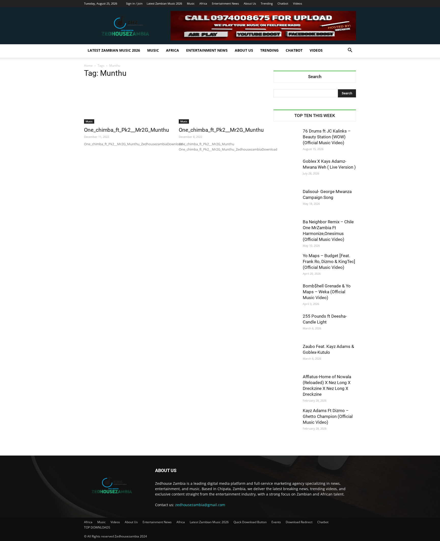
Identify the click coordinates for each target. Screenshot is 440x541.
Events (276, 522)
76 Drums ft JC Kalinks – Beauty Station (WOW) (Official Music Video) (327, 136)
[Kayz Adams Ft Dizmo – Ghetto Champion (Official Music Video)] (286, 420)
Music (191, 3)
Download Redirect (299, 522)
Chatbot (283, 3)
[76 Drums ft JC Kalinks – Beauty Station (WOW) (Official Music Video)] (286, 141)
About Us (250, 3)
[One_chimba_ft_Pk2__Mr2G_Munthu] (125, 103)
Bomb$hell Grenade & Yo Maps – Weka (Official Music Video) (327, 291)
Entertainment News (225, 3)
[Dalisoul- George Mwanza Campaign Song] (286, 201)
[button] (350, 50)
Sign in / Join (134, 3)
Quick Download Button (250, 522)
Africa (203, 3)
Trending (267, 3)
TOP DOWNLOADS (97, 527)
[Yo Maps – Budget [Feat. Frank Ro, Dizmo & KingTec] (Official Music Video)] (286, 265)
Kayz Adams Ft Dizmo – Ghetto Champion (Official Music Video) (328, 416)
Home (88, 65)
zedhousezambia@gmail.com (200, 504)
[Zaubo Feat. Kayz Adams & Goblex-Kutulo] (286, 356)
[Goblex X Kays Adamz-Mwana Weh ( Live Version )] (286, 171)
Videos (297, 3)
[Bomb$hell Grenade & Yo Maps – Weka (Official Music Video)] (286, 296)
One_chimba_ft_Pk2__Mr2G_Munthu (126, 130)
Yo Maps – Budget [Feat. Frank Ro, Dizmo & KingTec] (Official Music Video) (329, 261)
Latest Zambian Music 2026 (164, 3)
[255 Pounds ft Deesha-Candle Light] (286, 326)
